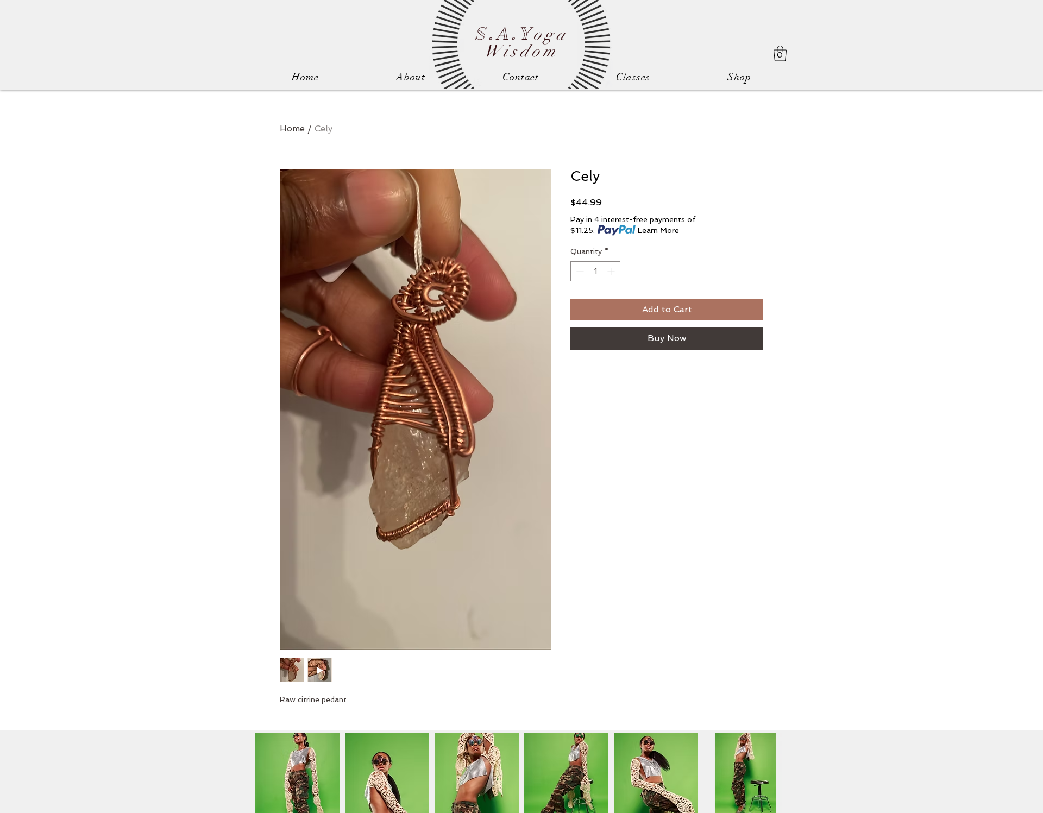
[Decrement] (579, 271)
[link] (780, 53)
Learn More (658, 230)
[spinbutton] (595, 271)
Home (292, 128)
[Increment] (612, 271)
